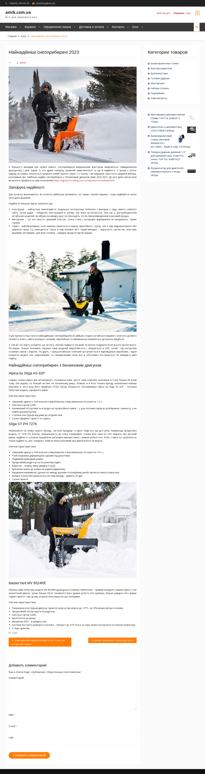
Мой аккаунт (164, 13)
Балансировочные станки (165, 63)
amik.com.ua (18, 12)
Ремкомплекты (159, 98)
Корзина (30, 27)
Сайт (11, 737)
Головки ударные (160, 78)
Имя (12, 714)
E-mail (13, 726)
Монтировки (157, 83)
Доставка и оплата (91, 27)
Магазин (11, 27)
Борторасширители (161, 68)
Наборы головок (160, 88)
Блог (135, 27)
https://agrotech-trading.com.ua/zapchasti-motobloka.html (84, 180)
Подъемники (157, 93)
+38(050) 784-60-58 (19, 3)
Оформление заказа (57, 27)
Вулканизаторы (159, 73)
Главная (12, 36)
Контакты (118, 27)
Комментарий (16, 677)
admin (23, 62)
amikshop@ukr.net (45, 3)
